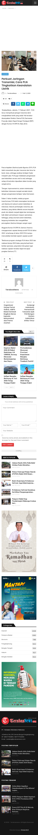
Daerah (4, 631)
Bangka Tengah (7, 648)
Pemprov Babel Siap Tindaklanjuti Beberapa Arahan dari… (24, 501)
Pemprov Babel (7, 635)
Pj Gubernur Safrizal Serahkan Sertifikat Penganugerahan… (23, 491)
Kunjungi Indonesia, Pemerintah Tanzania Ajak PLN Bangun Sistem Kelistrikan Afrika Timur (28, 313)
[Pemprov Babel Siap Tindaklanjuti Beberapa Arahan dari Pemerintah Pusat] (6, 501)
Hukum (4, 652)
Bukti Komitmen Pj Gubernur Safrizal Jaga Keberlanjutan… (23, 482)
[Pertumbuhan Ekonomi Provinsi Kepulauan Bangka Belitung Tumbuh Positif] (27, 341)
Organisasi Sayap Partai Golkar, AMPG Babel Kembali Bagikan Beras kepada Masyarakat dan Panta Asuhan (10, 314)
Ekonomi (5, 74)
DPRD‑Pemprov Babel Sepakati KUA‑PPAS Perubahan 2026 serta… (23, 799)
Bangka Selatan (7, 657)
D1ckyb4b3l (25, 830)
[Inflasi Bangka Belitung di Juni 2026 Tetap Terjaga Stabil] (27, 369)
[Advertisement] (19, 31)
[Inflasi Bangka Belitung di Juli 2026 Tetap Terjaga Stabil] (11, 369)
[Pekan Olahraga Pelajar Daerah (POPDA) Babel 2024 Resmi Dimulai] (6, 474)
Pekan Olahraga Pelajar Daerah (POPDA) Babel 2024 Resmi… (23, 473)
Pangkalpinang (7, 644)
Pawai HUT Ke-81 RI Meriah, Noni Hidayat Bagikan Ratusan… (23, 809)
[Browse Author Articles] (19, 282)
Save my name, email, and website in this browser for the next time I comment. (17, 439)
